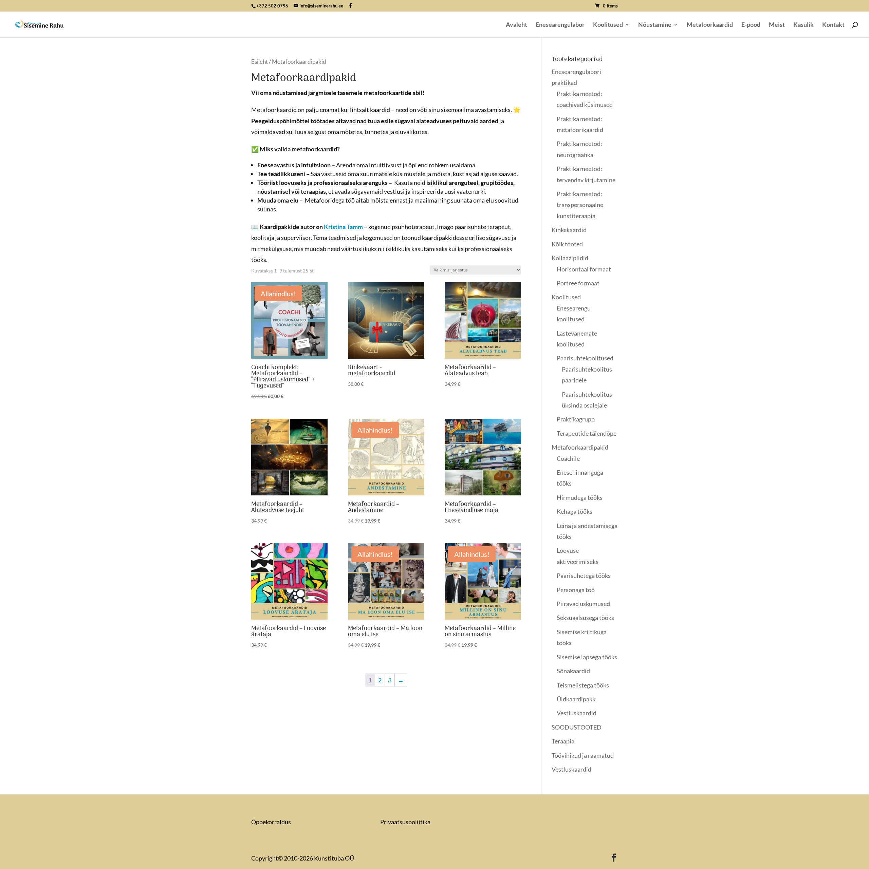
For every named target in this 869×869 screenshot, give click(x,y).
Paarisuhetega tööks (584, 575)
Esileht (259, 61)
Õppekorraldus (271, 822)
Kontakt (833, 25)
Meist (777, 25)
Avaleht (516, 25)
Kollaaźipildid (570, 258)
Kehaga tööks (574, 511)
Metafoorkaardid (710, 25)
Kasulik (803, 25)
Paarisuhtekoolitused (585, 358)
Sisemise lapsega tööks (587, 657)
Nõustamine (654, 25)
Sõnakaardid (573, 671)
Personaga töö (576, 589)
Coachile (568, 458)
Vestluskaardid (576, 713)
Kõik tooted (567, 244)
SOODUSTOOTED (577, 727)
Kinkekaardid (569, 229)
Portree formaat (578, 283)
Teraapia (563, 741)
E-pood (750, 25)
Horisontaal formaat (584, 269)
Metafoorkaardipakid (580, 447)
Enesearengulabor (560, 25)
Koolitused (608, 25)
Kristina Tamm (343, 226)
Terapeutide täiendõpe (586, 433)
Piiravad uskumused (583, 603)
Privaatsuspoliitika (405, 822)
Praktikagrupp (576, 419)
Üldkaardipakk (576, 699)
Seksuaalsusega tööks (585, 617)
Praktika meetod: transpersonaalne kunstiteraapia (580, 205)
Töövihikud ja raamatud (583, 755)
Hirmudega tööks (580, 497)
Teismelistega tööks (583, 685)
